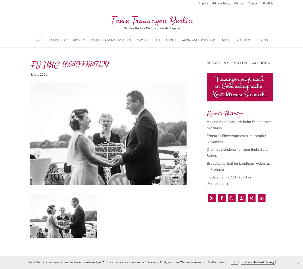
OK (234, 262)
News (226, 40)
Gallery (244, 40)
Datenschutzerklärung (258, 262)
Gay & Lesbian (148, 40)
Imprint (203, 4)
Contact (239, 4)
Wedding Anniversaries (111, 40)
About (170, 40)
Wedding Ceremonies (67, 40)
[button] (212, 198)
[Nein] (297, 263)
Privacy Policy (221, 4)
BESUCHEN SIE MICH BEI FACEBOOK (238, 63)
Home (39, 40)
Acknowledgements (199, 40)
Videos (262, 40)
